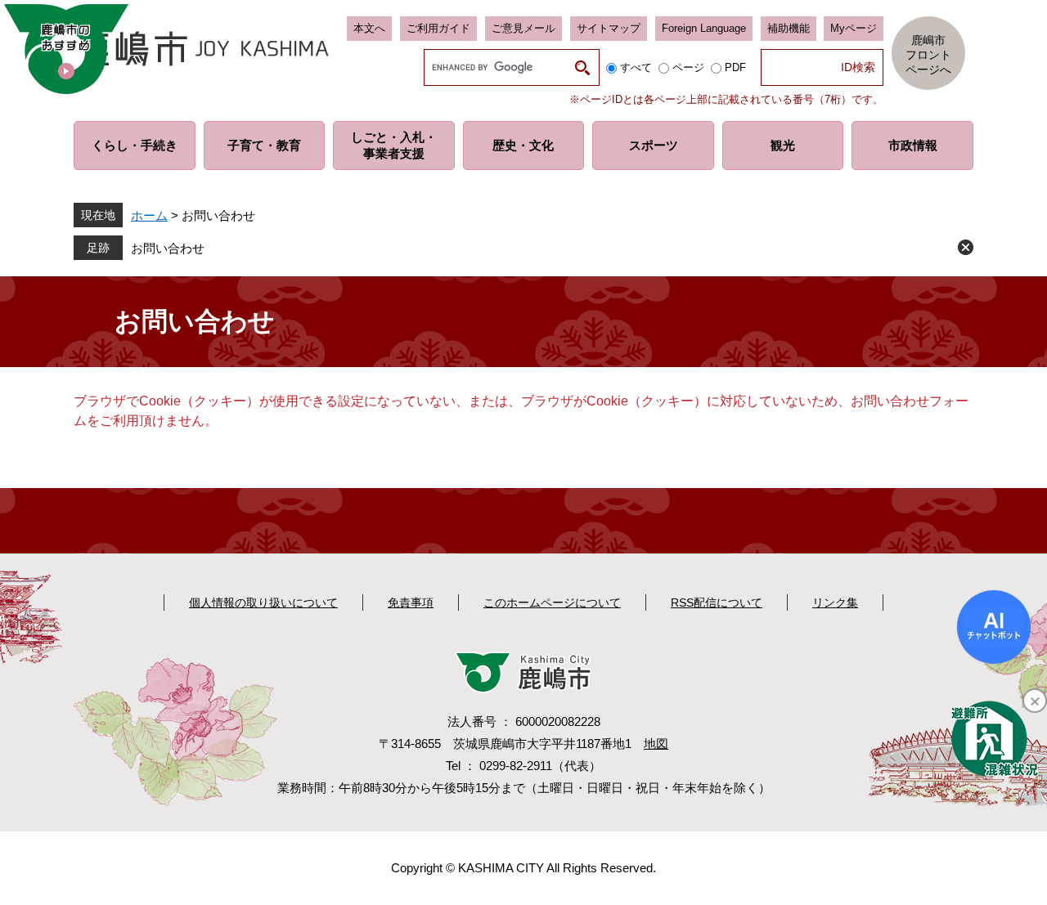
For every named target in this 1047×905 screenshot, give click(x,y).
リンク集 (835, 602)
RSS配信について (716, 602)
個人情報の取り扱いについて (263, 602)
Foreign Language (704, 28)
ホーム (149, 215)
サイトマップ (608, 28)
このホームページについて (552, 602)
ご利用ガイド (438, 28)
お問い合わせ (167, 248)
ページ (688, 67)
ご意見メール (523, 28)
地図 (656, 743)
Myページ (853, 28)
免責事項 (411, 602)
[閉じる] (1034, 700)
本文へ (369, 28)
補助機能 (788, 28)
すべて (636, 67)
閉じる (965, 247)
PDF (735, 67)
